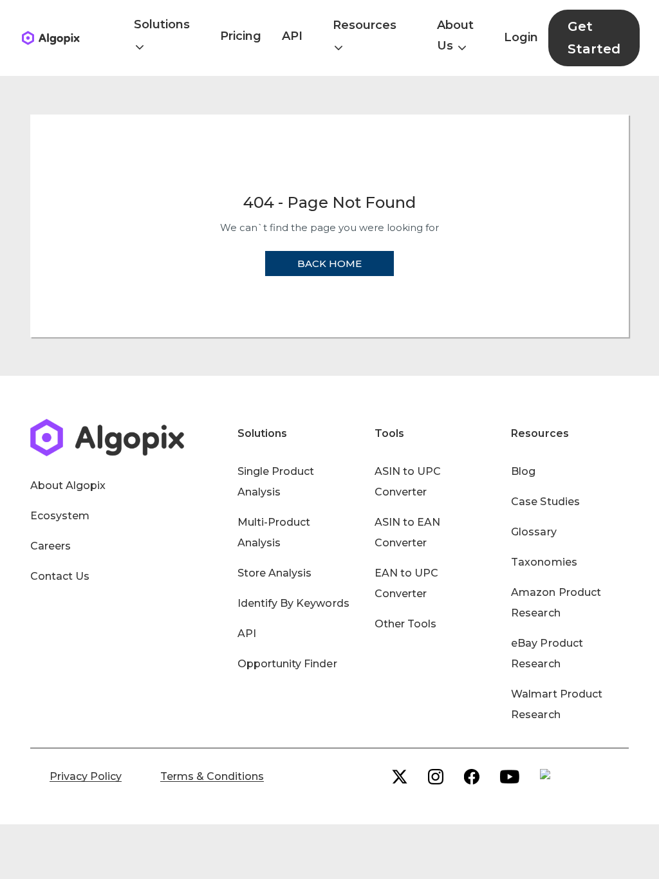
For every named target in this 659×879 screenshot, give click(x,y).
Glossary (533, 532)
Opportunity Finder (287, 664)
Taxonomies (544, 562)
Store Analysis (274, 573)
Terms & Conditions (212, 776)
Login (521, 37)
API (292, 36)
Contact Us (59, 576)
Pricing (240, 36)
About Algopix (68, 485)
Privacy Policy (86, 776)
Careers (50, 546)
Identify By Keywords (293, 603)
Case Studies (545, 501)
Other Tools (405, 624)
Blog (523, 471)
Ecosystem (59, 516)
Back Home (329, 263)
